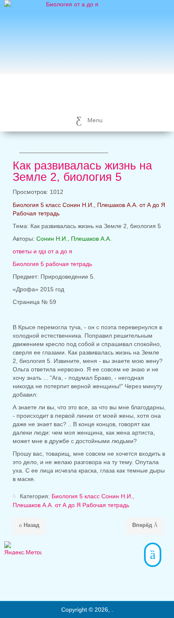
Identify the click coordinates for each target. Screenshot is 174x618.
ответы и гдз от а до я (43, 251)
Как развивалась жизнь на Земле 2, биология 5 (82, 171)
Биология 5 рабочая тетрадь (52, 264)
